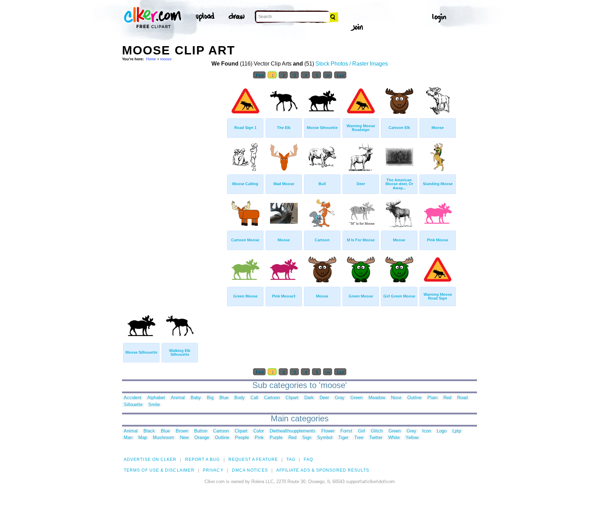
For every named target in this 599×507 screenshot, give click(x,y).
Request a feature (253, 459)
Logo (441, 431)
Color (258, 431)
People (242, 438)
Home (151, 59)
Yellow (412, 438)
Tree (358, 438)
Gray (340, 398)
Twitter (375, 438)
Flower (328, 431)
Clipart (292, 398)
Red (447, 398)
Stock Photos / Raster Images (351, 64)
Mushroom (163, 438)
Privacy (213, 470)
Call (254, 398)
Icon (426, 431)
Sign (306, 438)
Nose (396, 398)
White (394, 438)
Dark (309, 398)
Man (128, 438)
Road (462, 398)
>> (327, 75)
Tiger (343, 438)
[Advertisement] (174, 187)
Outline (414, 398)
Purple (276, 438)
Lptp (456, 431)
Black (149, 431)
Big (210, 398)
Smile (154, 405)
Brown (182, 431)
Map (142, 438)
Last (340, 75)
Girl (361, 431)
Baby (196, 398)
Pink (259, 438)
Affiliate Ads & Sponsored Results (323, 470)
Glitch (377, 431)
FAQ (308, 459)
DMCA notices (250, 470)
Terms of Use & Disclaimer (159, 470)
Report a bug (202, 459)
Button (200, 431)
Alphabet (156, 398)
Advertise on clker (150, 459)
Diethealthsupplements (292, 431)
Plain (432, 398)
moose (166, 59)
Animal (178, 398)
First (259, 75)
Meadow (376, 398)
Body (239, 398)
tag (290, 459)
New (184, 438)
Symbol (324, 438)
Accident (132, 398)
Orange (201, 438)
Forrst (346, 431)
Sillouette (133, 405)
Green (356, 398)
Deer (324, 398)
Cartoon (272, 398)
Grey (411, 431)
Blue (223, 398)
